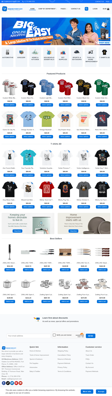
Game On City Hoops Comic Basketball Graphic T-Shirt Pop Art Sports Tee (10, 130)
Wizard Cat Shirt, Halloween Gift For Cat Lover (28, 200)
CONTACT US (99, 1)
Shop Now (17, 231)
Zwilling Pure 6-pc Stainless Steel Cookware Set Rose (84, 294)
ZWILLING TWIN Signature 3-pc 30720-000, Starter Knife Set (47, 263)
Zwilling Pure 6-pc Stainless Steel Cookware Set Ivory (102, 294)
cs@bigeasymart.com (14, 379)
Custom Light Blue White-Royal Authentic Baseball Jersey (47, 98)
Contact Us (75, 9)
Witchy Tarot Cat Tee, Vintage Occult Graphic (47, 200)
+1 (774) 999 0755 (13, 376)
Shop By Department (47, 9)
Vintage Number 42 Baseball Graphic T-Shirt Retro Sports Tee (28, 130)
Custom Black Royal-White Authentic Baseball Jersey (28, 98)
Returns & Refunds (64, 359)
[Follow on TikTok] (8, 383)
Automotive (33, 367)
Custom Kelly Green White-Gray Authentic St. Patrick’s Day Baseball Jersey (102, 98)
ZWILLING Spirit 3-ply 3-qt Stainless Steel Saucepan (28, 294)
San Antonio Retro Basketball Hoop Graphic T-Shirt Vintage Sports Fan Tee (84, 130)
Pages (63, 9)
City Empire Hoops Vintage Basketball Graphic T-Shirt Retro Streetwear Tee (65, 130)
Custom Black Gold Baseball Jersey (84, 98)
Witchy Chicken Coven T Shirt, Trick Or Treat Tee (84, 200)
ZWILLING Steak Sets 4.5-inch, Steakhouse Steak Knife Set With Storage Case (102, 263)
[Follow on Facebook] (4, 383)
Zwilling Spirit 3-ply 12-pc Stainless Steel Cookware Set (47, 294)
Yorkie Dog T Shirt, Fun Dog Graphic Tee (102, 168)
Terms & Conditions (64, 371)
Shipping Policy (63, 351)
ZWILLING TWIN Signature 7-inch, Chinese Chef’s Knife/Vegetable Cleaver (28, 263)
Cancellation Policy (64, 355)
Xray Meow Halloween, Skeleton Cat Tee (10, 200)
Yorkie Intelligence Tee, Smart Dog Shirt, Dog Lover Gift (84, 168)
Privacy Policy (62, 367)
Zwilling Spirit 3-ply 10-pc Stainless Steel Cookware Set (65, 294)
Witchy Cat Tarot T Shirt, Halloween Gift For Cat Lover (102, 200)
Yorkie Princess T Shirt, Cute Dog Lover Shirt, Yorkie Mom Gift (65, 168)
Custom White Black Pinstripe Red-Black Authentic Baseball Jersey (10, 98)
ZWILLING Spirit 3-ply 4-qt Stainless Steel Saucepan (10, 294)
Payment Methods (64, 363)
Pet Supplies (34, 363)
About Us (89, 351)
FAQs (107, 1)
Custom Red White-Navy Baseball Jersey (65, 98)
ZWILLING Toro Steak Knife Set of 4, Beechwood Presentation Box (84, 263)
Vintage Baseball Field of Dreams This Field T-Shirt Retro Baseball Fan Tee (47, 130)
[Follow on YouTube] (20, 383)
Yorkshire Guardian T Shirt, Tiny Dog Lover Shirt (47, 168)
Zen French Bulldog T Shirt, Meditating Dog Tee (10, 168)
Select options (10, 104)
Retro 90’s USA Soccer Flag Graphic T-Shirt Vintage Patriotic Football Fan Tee (102, 130)
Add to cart (9, 269)
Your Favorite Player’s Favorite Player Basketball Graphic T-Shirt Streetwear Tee (28, 168)
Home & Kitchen (35, 351)
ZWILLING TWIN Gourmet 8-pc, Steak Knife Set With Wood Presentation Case (65, 263)
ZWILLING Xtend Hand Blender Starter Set (10, 263)
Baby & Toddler (35, 371)
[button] (86, 9)
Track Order (90, 355)
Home (32, 9)
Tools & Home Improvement (39, 355)
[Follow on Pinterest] (16, 383)
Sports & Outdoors (36, 359)
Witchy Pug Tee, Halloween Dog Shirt (65, 200)
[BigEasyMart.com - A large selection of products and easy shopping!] (12, 9)
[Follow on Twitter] (12, 383)
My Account (90, 367)
